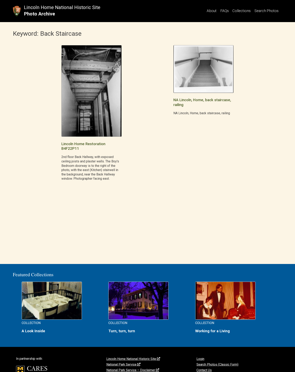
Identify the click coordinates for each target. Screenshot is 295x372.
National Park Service (121, 364)
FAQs (224, 11)
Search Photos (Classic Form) (217, 364)
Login (200, 359)
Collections (241, 11)
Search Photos (266, 11)
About (212, 11)
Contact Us (204, 370)
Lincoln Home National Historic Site (62, 7)
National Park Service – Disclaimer (131, 370)
